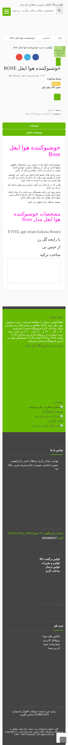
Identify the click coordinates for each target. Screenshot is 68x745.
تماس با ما (56, 450)
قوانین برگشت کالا (50, 559)
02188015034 (41, 714)
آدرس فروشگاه (54, 340)
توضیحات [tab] (34, 125)
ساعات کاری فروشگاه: (43, 328)
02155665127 (49, 538)
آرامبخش (47, 113)
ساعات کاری (53, 570)
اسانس (46, 38)
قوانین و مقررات (51, 563)
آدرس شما (54, 648)
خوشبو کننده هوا (33, 113)
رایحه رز (32, 170)
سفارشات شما (52, 644)
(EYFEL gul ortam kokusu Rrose (34, 232)
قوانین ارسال (50, 322)
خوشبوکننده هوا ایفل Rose (34, 150)
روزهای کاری (37, 334)
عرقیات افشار (30, 711)
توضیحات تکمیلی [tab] (34, 132)
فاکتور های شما (51, 636)
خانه (60, 38)
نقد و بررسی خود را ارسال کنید (23, 75)
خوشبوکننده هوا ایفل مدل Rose (37, 216)
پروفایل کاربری (51, 640)
